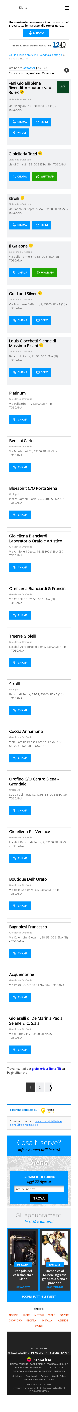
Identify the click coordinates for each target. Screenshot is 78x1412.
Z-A (46, 68)
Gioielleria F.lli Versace (29, 831)
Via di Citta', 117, (20, 1034)
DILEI (60, 1368)
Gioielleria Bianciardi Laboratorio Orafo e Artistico (35, 538)
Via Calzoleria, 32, (21, 599)
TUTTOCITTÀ (50, 1368)
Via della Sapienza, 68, (24, 890)
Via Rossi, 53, (18, 985)
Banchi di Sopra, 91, (22, 356)
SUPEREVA (59, 1371)
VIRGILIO (23, 1364)
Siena (23, 7)
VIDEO (51, 1315)
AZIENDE (63, 1320)
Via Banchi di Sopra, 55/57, (27, 209)
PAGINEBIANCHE (33, 1368)
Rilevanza (29, 68)
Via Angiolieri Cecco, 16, (25, 551)
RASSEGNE (54, 1264)
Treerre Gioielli (22, 636)
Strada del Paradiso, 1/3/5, (27, 794)
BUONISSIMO (45, 1371)
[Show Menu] (67, 7)
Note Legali (31, 1376)
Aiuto (51, 1379)
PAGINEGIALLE (37, 1364)
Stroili (14, 683)
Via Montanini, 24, (21, 451)
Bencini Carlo (21, 440)
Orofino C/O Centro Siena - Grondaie (34, 781)
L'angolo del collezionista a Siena (23, 1275)
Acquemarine (21, 974)
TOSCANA (15, 110)
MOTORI (39, 1315)
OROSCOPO (15, 1320)
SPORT (26, 1315)
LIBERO (14, 1364)
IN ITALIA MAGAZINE (18, 1352)
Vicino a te (48, 73)
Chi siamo (17, 1376)
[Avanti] (48, 1087)
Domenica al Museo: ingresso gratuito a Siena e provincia (55, 1277)
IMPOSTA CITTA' (39, 1352)
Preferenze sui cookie (34, 1379)
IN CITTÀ (31, 1320)
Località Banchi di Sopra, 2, (27, 842)
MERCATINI (23, 1264)
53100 (37, 106)
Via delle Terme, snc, (23, 256)
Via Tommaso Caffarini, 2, (26, 304)
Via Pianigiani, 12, (21, 106)
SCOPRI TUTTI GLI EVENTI (39, 1296)
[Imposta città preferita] (12, 7)
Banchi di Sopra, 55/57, (25, 694)
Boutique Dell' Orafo (28, 879)
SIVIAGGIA (18, 1371)
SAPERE (64, 1315)
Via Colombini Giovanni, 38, (27, 937)
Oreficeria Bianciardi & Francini (38, 588)
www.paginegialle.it (50, 1111)
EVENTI (39, 1326)
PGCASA (19, 1368)
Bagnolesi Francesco (28, 926)
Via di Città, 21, (19, 164)
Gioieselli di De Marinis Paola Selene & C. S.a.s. (36, 1020)
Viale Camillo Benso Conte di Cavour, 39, (36, 742)
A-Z (39, 68)
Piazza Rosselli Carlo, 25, (25, 499)
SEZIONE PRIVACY (59, 1352)
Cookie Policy (59, 1376)
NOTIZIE (13, 1315)
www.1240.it (45, 45)
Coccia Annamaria (26, 731)
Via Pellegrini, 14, (21, 404)
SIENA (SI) (48, 106)
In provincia (33, 73)
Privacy (44, 1376)
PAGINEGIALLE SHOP (57, 1364)
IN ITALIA (47, 1320)
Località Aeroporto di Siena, (28, 647)
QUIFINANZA (31, 1371)
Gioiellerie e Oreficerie (20, 99)
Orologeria (14, 494)
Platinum (17, 393)
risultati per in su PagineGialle (36, 1123)
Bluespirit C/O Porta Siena (33, 488)
